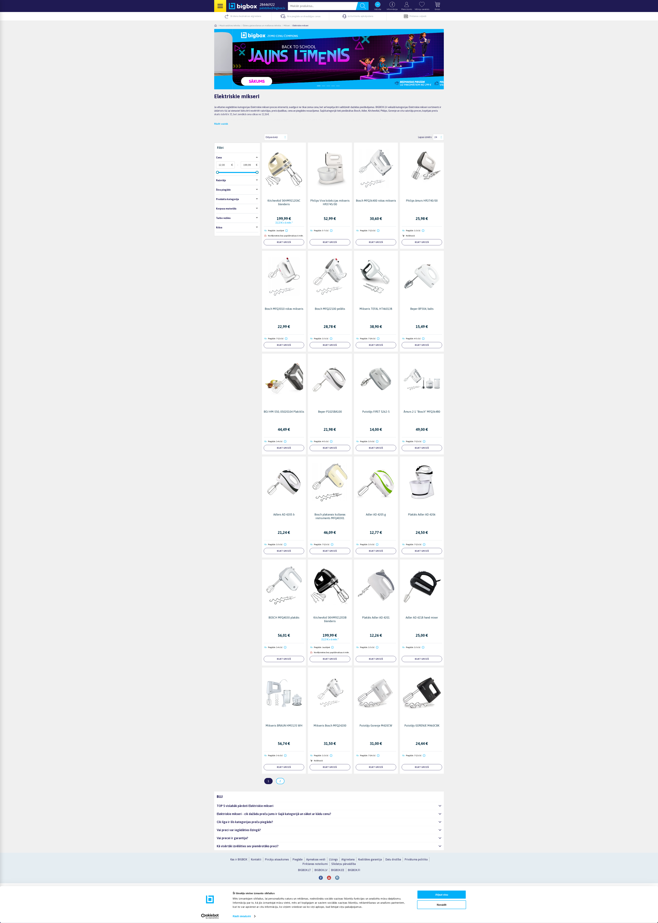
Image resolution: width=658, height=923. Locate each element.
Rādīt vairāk (221, 123)
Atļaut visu (441, 894)
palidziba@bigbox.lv (272, 8)
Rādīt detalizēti (242, 916)
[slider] (217, 172)
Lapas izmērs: (425, 137)
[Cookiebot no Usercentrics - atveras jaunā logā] (210, 916)
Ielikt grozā (284, 242)
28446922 (267, 4)
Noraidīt (441, 904)
